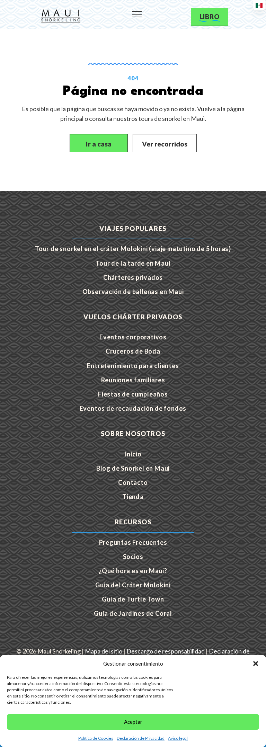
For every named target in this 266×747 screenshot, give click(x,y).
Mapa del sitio (103, 651)
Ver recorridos (164, 144)
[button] (255, 663)
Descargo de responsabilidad (165, 651)
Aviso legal (178, 738)
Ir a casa (99, 144)
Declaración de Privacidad (141, 738)
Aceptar (133, 722)
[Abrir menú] (137, 11)
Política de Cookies (95, 738)
